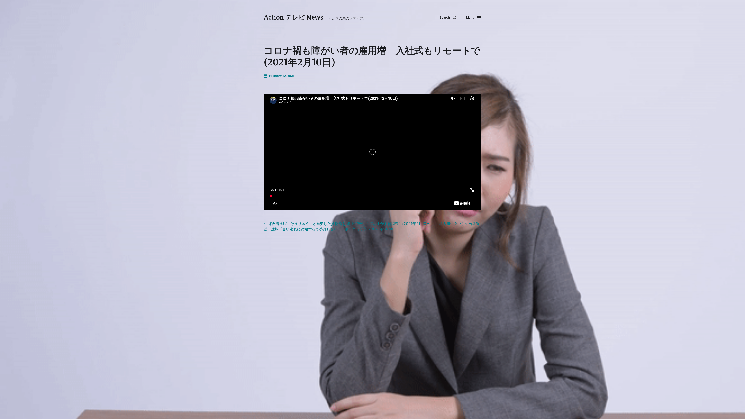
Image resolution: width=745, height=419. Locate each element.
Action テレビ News (293, 17)
